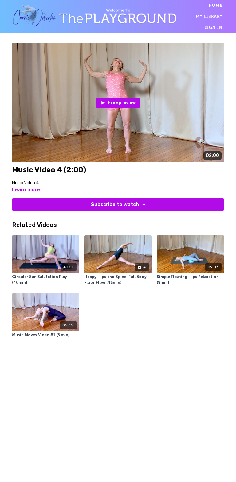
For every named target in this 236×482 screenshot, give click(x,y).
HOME (215, 5)
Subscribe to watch (115, 204)
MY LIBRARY (209, 16)
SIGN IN (213, 27)
